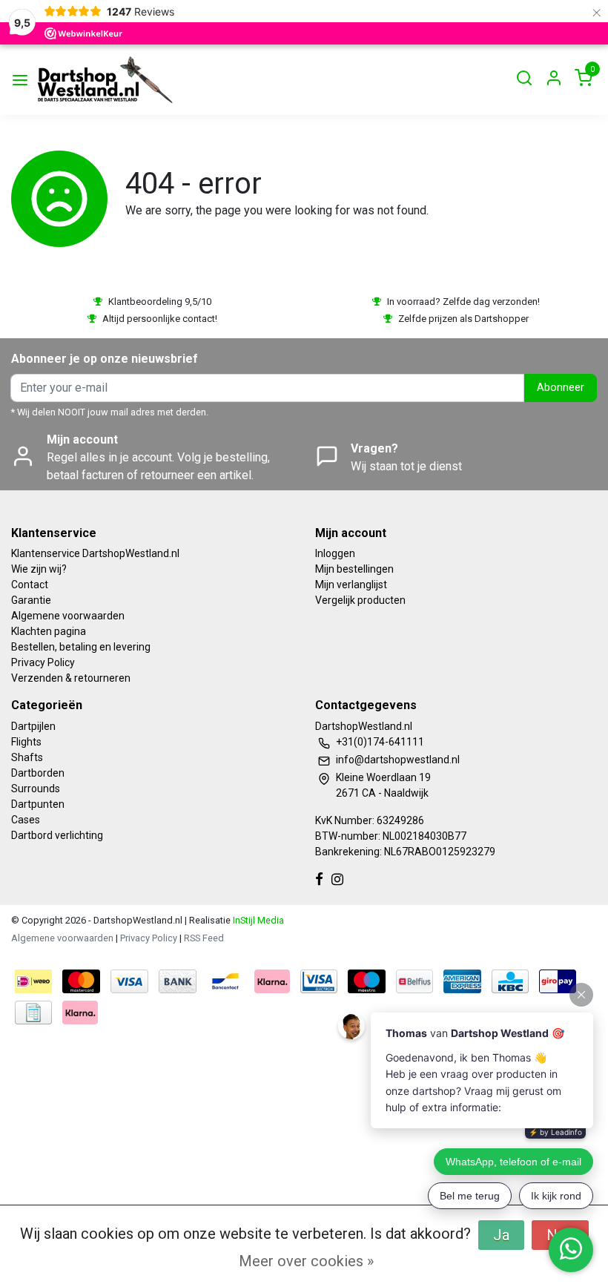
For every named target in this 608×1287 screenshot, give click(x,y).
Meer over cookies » (306, 1261)
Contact (29, 584)
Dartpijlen (33, 726)
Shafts (27, 757)
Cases (25, 820)
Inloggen (335, 553)
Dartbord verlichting (57, 835)
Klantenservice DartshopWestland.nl (95, 553)
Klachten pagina (48, 631)
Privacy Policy (43, 662)
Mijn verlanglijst (351, 584)
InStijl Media (257, 920)
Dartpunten (38, 804)
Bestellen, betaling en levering (81, 647)
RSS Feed (204, 938)
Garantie (31, 600)
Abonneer (560, 387)
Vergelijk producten (360, 600)
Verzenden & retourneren (70, 678)
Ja (501, 1235)
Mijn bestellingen (354, 569)
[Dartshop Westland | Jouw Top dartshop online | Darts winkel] (104, 80)
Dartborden (38, 773)
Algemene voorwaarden (68, 616)
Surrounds (35, 788)
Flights (26, 742)
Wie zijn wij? (39, 569)
